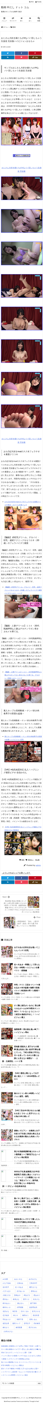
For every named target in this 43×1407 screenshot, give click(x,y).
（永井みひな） (8, 1331)
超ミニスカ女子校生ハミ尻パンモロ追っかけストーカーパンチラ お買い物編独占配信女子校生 (27, 1239)
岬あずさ (27, 1295)
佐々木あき (19, 1287)
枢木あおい (7, 1303)
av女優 (5, 1279)
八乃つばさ (7, 1291)
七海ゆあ (20, 1283)
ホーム (5, 27)
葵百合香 (6, 1323)
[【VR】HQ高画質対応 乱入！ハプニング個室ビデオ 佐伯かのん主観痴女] (23, 843)
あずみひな (33, 1279)
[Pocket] (21, 57)
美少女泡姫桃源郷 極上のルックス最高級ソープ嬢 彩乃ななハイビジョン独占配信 (27, 1154)
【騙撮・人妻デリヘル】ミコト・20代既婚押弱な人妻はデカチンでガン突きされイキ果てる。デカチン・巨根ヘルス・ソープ (23, 675)
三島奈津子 (33, 1283)
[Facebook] (21, 53)
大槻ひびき (7, 1295)
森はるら (20, 1303)
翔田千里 (20, 1319)
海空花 (14, 1311)
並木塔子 (6, 1287)
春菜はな (16, 1299)
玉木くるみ (25, 1311)
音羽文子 (27, 1323)
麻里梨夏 (19, 1327)
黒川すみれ (33, 1327)
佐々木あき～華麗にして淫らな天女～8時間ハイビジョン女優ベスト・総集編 (27, 967)
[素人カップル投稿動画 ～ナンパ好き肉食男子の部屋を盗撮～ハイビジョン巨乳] (23, 751)
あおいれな (18, 1279)
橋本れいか (7, 1307)
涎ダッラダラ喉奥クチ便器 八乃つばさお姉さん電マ (20, 1369)
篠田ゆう (25, 1315)
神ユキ (15, 1315)
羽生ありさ (7, 1319)
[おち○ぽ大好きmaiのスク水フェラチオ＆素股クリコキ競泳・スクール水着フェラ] (23, 518)
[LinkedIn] (7, 57)
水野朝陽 (20, 1307)
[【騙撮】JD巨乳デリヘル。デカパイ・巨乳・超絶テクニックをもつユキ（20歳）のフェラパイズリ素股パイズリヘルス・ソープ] (23, 606)
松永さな (36, 1299)
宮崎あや (17, 1295)
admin (38, 865)
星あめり (37, 1295)
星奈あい (6, 1299)
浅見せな (6, 1311)
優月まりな (33, 1287)
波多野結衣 (33, 1307)
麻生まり (6, 1327)
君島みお (34, 1291)
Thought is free (34, 1401)
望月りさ (26, 1299)
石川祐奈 (6, 1315)
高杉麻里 (37, 1323)
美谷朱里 (36, 1315)
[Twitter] (7, 53)
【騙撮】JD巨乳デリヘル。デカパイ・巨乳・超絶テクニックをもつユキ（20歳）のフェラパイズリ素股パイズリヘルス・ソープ (23, 590)
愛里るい (31, 860)
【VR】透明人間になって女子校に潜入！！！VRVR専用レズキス (27, 1076)
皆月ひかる (36, 1311)
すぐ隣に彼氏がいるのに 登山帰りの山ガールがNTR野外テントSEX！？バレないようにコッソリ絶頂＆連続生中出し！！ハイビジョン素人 (27, 1011)
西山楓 (37, 860)
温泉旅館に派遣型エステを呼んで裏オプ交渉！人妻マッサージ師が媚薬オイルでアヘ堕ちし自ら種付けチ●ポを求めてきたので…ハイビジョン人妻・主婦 (21, 1349)
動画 (14, 27)
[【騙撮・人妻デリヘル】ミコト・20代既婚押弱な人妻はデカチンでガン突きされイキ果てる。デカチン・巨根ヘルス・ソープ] (23, 691)
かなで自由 (7, 1283)
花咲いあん (33, 1319)
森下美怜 (33, 1303)
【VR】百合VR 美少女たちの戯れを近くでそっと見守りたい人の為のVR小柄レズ (27, 1113)
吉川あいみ (21, 1291)
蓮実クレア (16, 1323)
